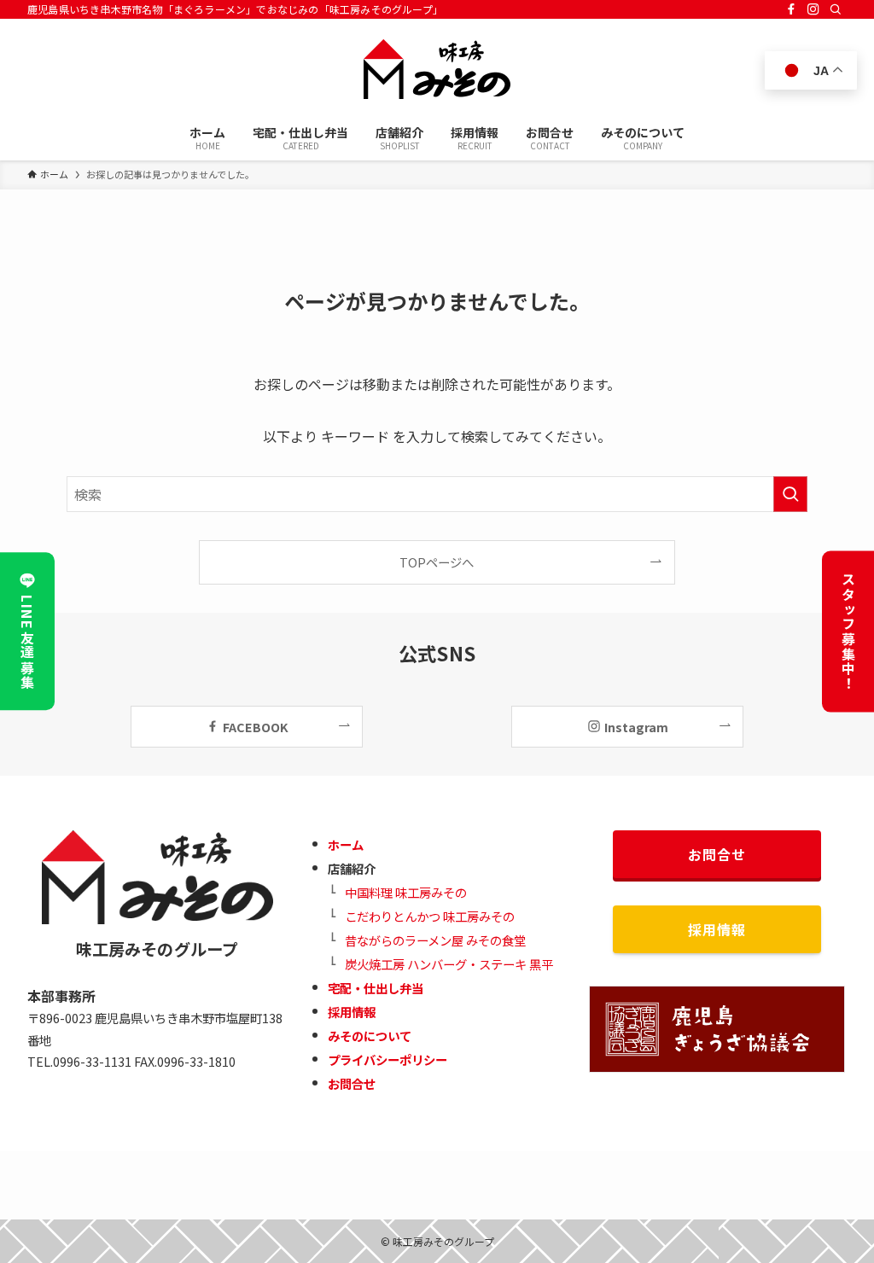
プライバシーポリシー (387, 1059)
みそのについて (369, 1036)
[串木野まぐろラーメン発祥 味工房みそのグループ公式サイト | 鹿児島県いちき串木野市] (437, 69)
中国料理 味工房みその (406, 892)
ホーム (346, 844)
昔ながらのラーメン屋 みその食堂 (435, 940)
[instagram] (813, 9)
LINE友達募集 (27, 642)
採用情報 (352, 1012)
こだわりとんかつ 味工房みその (430, 916)
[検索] (835, 9)
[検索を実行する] (790, 494)
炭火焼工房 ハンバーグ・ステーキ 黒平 (449, 964)
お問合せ (352, 1083)
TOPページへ (436, 562)
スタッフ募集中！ (848, 632)
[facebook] (791, 9)
